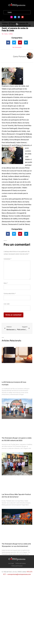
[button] (8, 42)
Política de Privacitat (17, 566)
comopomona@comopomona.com (19, 574)
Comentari (7, 259)
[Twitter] (15, 17)
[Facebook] (19, 17)
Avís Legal (11, 563)
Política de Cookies (21, 563)
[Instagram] (11, 17)
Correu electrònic (10, 293)
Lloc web (7, 304)
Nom (6, 283)
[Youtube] (22, 17)
